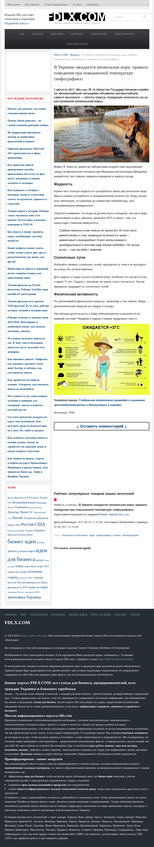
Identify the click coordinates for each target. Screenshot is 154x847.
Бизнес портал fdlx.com (114, 514)
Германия (21, 507)
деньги (12, 551)
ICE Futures (32, 497)
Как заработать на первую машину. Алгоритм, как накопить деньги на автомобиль (28, 384)
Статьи (135, 614)
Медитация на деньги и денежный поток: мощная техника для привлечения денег (28, 273)
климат (117, 535)
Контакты (92, 4)
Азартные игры (77, 44)
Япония (22, 534)
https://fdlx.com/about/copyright (115, 659)
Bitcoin (11, 497)
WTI (10, 502)
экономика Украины (24, 597)
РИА (72, 412)
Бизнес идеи (78, 614)
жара (92, 535)
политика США (25, 577)
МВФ (17, 524)
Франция (12, 534)
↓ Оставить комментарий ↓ (101, 426)
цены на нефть (38, 587)
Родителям (99, 34)
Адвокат (77, 34)
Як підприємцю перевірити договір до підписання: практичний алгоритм (24, 136)
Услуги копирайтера (56, 4)
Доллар (38, 507)
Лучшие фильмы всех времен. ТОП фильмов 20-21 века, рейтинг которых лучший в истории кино (28, 305)
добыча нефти (26, 551)
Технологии (39, 614)
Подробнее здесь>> (17, 23)
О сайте (77, 4)
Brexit (23, 497)
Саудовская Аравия (16, 530)
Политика (58, 614)
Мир (23, 614)
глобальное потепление (74, 535)
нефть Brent (30, 566)
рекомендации (130, 535)
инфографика (103, 535)
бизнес (29, 534)
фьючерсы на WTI (18, 587)
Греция (31, 507)
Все (22, 34)
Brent (17, 497)
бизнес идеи (22, 541)
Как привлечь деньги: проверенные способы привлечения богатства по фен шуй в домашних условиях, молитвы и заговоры (26, 174)
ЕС (31, 512)
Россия (27, 524)
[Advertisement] (101, 461)
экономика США (32, 592)
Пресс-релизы (101, 614)
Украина (39, 530)
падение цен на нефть (17, 571)
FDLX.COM (17, 622)
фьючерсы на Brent (36, 582)
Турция (29, 530)
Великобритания (23, 502)
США (40, 524)
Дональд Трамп (18, 512)
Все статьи (14, 4)
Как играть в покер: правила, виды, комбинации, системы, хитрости (26, 236)
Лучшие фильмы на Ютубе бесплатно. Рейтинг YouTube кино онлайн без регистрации (28, 289)
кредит (40, 560)
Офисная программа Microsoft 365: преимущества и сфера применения (26, 153)
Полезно (120, 614)
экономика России (16, 592)
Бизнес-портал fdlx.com (33, 635)
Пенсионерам (124, 34)
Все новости (32, 4)
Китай (18, 517)
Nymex (44, 497)
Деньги (37, 34)
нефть (19, 566)
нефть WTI (43, 566)
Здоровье (56, 34)
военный (41, 542)
